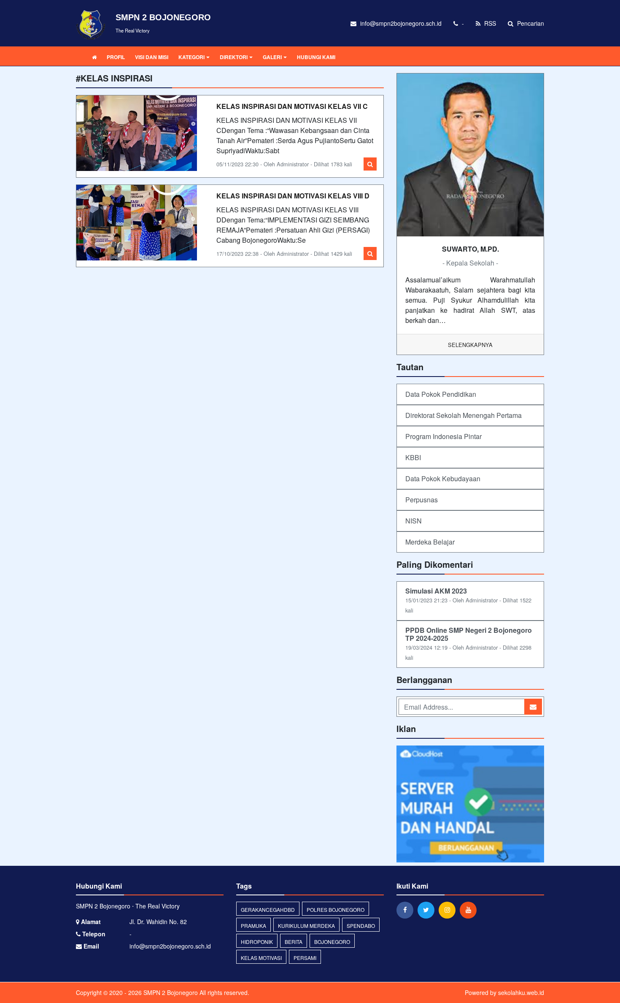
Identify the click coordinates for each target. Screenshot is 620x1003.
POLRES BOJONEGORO (335, 909)
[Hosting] (470, 805)
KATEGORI (191, 57)
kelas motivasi (261, 957)
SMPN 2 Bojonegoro (170, 992)
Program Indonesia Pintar (443, 436)
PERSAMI (305, 957)
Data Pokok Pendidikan (440, 394)
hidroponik (257, 941)
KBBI (413, 457)
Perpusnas (421, 499)
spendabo (361, 925)
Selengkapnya (470, 345)
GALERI (272, 57)
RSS (489, 23)
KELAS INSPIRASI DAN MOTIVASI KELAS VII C (292, 106)
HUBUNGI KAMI (316, 57)
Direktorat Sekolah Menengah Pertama (463, 415)
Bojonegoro (332, 941)
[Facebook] (407, 909)
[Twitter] (428, 909)
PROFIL (116, 57)
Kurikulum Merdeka (306, 925)
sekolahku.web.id (521, 992)
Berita (293, 941)
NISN (413, 521)
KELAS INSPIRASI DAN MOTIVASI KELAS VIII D (292, 196)
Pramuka (253, 925)
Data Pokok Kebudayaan (442, 478)
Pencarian (529, 23)
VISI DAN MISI (151, 57)
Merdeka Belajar (430, 542)
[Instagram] (449, 909)
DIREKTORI (234, 57)
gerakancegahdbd (268, 909)
